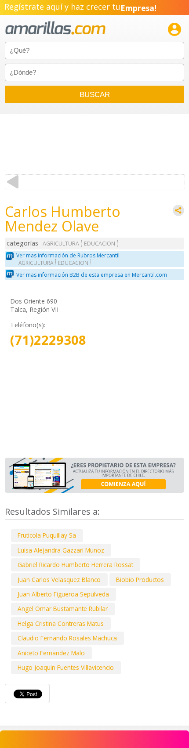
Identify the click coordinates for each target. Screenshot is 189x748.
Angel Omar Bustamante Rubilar (63, 608)
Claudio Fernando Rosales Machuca (67, 638)
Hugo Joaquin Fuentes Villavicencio (66, 667)
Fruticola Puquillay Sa (47, 535)
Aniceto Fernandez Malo (51, 653)
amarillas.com (55, 28)
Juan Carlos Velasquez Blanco (59, 579)
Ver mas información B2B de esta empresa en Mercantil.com (91, 274)
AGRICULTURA (61, 243)
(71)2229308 (48, 340)
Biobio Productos (140, 579)
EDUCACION (99, 243)
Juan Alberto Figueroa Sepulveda (63, 594)
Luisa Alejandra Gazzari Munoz (61, 550)
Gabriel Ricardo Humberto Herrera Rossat (75, 564)
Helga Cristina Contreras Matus (61, 623)
